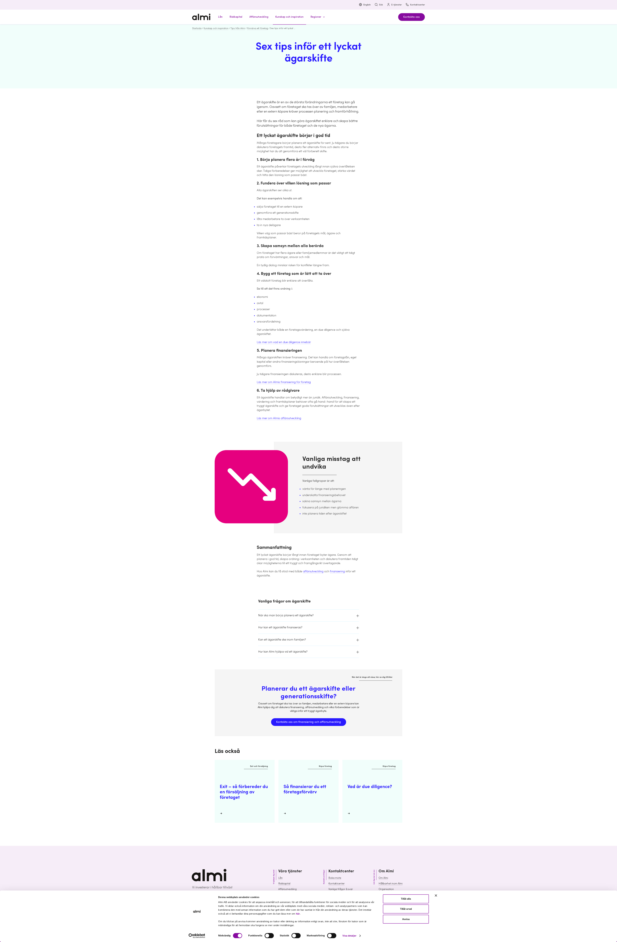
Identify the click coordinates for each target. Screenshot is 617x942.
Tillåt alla (406, 898)
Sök (381, 5)
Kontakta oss (411, 17)
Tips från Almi (238, 28)
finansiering (337, 571)
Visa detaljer (349, 935)
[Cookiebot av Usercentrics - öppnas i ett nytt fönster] (197, 935)
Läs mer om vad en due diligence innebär (284, 342)
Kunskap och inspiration (216, 28)
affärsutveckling (313, 571)
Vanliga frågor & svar (340, 889)
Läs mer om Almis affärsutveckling (279, 418)
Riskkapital (284, 883)
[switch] (269, 935)
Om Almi (383, 878)
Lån (280, 878)
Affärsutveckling (287, 889)
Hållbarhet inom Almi (390, 883)
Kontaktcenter (417, 5)
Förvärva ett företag (257, 28)
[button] (317, 17)
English (367, 5)
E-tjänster (396, 5)
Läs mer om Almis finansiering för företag (284, 382)
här (298, 913)
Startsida (196, 28)
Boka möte (334, 878)
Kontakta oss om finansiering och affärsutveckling (308, 722)
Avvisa (406, 919)
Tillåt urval (406, 909)
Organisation (386, 889)
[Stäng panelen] (436, 895)
